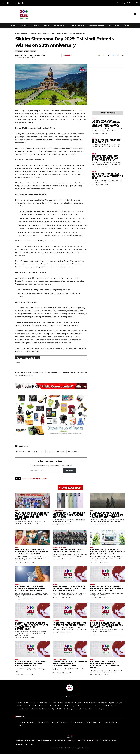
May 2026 (20, 722)
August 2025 (21, 725)
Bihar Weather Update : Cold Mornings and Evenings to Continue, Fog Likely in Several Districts (105, 664)
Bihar (94, 118)
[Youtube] (7, 3)
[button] (135, 14)
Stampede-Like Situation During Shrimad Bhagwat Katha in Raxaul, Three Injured (31, 663)
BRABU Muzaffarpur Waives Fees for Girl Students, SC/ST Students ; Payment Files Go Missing (107, 552)
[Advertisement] (85, 13)
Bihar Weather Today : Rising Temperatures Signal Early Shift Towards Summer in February (106, 515)
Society (33, 51)
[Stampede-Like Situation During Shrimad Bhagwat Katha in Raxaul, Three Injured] (32, 649)
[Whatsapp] (23, 3)
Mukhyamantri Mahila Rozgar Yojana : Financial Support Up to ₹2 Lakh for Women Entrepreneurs (31, 626)
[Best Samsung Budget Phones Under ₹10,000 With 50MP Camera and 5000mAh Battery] (107, 574)
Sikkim (26, 51)
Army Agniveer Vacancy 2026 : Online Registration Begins (67, 551)
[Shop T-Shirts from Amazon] (51, 415)
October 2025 (96, 722)
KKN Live (19, 372)
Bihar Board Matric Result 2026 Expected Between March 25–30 (107, 176)
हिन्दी (18, 363)
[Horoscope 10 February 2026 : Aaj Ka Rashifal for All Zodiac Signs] (70, 610)
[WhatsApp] (99, 55)
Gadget (93, 584)
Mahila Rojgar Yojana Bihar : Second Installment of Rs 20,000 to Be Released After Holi (31, 552)
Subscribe (69, 470)
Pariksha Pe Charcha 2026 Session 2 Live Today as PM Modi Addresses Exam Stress (70, 663)
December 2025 (68, 722)
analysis (68, 372)
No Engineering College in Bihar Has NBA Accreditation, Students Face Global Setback (69, 588)
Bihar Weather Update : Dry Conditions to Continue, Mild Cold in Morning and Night (30, 588)
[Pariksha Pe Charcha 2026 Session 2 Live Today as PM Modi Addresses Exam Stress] (70, 649)
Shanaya (68, 55)
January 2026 (55, 722)
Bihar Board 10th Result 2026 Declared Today (106, 141)
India (24, 478)
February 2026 (43, 722)
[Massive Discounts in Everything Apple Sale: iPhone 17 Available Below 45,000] (70, 500)
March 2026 (30, 722)
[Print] (123, 55)
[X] (108, 55)
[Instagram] (19, 3)
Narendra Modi (33, 478)
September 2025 (109, 722)
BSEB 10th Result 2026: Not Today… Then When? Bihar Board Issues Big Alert (105, 158)
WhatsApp (36, 372)
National (24, 33)
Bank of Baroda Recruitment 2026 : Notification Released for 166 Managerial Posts (106, 625)
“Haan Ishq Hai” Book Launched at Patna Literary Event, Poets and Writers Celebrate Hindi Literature (106, 123)
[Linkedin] (15, 3)
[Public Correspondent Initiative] (51, 386)
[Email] (118, 55)
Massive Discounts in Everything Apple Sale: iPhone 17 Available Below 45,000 (69, 515)
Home (17, 33)
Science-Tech (58, 511)
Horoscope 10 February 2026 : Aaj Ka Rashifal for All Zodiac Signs (69, 624)
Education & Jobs (59, 548)
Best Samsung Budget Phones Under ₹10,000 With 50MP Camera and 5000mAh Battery (106, 588)
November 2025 (82, 722)
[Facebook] (3, 3)
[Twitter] (11, 3)
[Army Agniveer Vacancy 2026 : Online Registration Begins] (70, 537)
